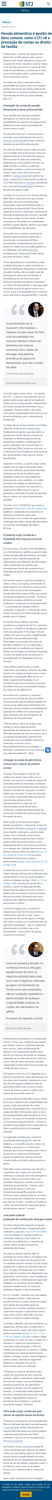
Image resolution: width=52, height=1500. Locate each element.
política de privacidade (33, 1490)
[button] (48, 4)
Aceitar (26, 1494)
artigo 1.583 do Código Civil (32, 508)
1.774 (40, 1333)
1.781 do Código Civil (13, 1336)
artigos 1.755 (29, 1333)
